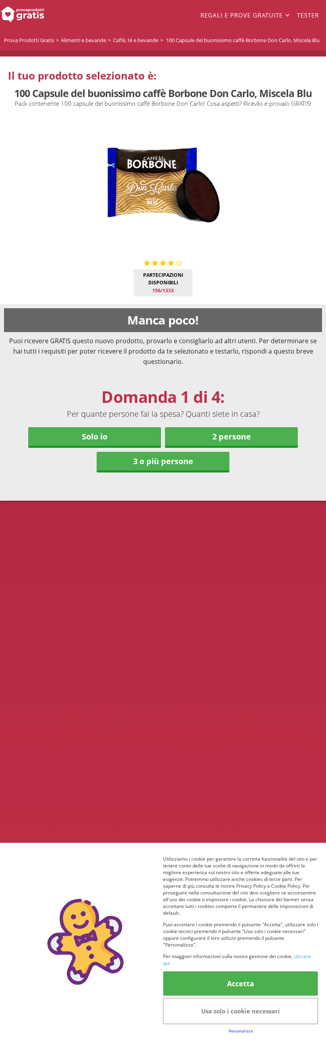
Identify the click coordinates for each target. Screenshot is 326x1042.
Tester (308, 15)
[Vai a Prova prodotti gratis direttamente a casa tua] (32, 15)
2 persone (231, 436)
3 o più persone (163, 461)
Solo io (94, 436)
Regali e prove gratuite (241, 15)
